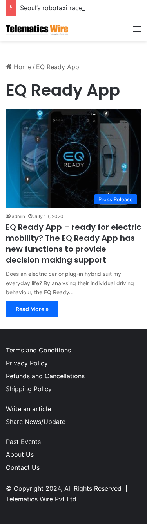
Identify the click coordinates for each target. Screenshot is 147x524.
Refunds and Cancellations (45, 376)
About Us (20, 454)
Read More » (32, 309)
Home (21, 67)
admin (18, 216)
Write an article (28, 409)
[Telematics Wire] (37, 28)
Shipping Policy (29, 389)
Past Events (23, 441)
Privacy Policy (27, 363)
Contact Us (23, 467)
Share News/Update (35, 422)
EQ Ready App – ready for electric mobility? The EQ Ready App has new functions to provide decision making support (73, 243)
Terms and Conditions (38, 350)
